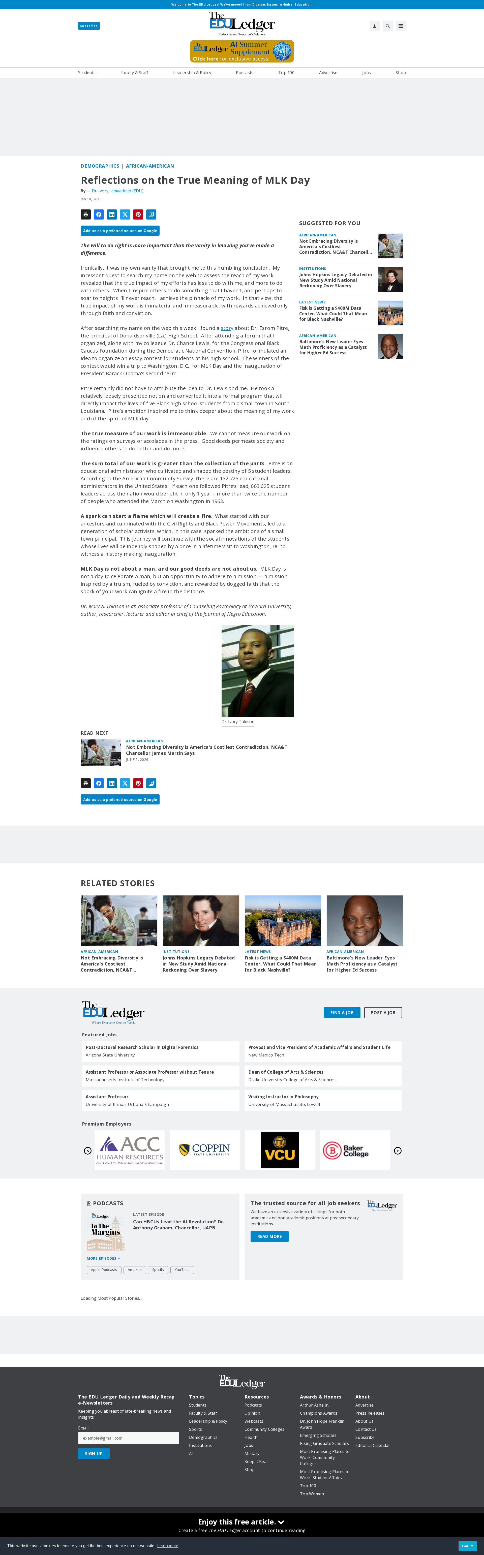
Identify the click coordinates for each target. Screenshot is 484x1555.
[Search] (388, 26)
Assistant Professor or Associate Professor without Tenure (150, 1072)
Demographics (100, 166)
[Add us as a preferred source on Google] (151, 214)
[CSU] (355, 1150)
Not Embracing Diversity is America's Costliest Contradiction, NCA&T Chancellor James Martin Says (207, 750)
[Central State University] (205, 1150)
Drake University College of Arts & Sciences (292, 1079)
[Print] (86, 214)
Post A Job (383, 1012)
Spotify (158, 1269)
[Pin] (138, 214)
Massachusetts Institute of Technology (125, 1079)
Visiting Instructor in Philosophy (283, 1097)
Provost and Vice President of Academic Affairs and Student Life (319, 1047)
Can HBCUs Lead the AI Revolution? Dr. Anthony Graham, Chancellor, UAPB (178, 1225)
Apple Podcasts (104, 1269)
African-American (150, 166)
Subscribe (89, 26)
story (227, 328)
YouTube (182, 1269)
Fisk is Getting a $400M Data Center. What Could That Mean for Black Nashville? (333, 313)
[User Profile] (375, 26)
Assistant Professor (107, 1097)
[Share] (99, 214)
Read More (269, 1236)
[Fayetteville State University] (130, 1150)
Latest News (312, 302)
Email (83, 1428)
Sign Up (94, 1453)
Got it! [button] (467, 1546)
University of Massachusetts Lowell (284, 1104)
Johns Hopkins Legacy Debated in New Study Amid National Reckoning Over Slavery (335, 280)
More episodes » (103, 1258)
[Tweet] (125, 214)
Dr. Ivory (100, 191)
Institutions (312, 268)
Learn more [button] (167, 1546)
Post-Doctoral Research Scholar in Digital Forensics (142, 1047)
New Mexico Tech (266, 1055)
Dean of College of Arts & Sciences (286, 1072)
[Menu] (401, 26)
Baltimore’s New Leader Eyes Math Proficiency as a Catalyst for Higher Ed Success (333, 347)
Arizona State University (110, 1055)
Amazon (135, 1269)
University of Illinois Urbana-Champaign (127, 1104)
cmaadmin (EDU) (127, 191)
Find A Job (342, 1012)
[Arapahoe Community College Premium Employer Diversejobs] (280, 1150)
